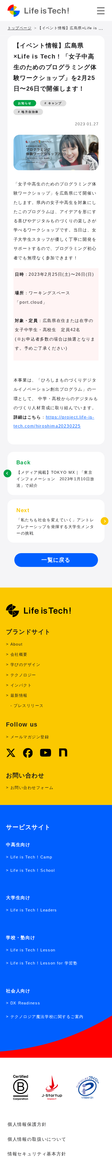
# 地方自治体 (28, 112)
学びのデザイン (25, 665)
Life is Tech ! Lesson (32, 950)
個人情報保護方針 (27, 1124)
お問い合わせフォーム (31, 787)
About (16, 644)
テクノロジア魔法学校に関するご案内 (47, 1016)
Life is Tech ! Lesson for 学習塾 (43, 963)
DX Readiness (25, 1003)
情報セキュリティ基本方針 (37, 1153)
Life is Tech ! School (32, 870)
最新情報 (19, 695)
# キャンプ (53, 103)
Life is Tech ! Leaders (33, 910)
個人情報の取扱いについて (37, 1138)
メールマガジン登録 (29, 736)
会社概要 (19, 654)
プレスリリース (29, 706)
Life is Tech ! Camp (31, 857)
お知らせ (25, 103)
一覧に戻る (55, 560)
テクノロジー (23, 675)
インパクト (21, 685)
